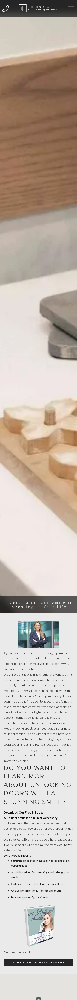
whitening (61, 834)
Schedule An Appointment (38, 963)
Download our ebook (17, 952)
